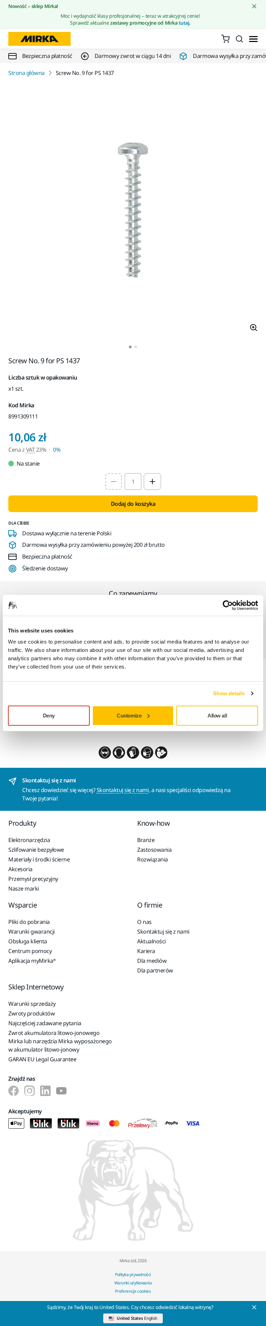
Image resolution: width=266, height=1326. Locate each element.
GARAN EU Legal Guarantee (42, 1059)
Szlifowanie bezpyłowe (36, 849)
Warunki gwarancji (31, 931)
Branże (145, 840)
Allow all (217, 715)
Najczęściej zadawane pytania (44, 1023)
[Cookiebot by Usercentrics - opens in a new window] (227, 605)
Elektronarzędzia (29, 840)
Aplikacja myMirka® (31, 960)
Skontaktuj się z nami (123, 790)
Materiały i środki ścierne (39, 859)
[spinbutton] (133, 481)
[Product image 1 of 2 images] (133, 211)
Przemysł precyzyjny (33, 879)
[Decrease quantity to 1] (113, 481)
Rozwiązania (152, 859)
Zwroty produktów (31, 1013)
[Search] (239, 39)
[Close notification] (254, 6)
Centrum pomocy (30, 951)
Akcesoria (20, 869)
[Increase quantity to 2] (152, 482)
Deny (49, 715)
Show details (229, 693)
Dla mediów (152, 960)
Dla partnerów (155, 970)
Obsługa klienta (27, 941)
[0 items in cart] (225, 39)
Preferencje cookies (133, 1291)
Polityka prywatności (133, 1274)
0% (56, 449)
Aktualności (151, 941)
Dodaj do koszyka (133, 504)
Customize (129, 715)
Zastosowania (154, 849)
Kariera (146, 951)
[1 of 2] (130, 347)
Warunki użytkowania (133, 1283)
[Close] (254, 1307)
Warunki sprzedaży (32, 1004)
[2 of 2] (135, 347)
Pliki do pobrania (29, 922)
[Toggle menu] (253, 39)
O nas (144, 922)
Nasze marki (23, 888)
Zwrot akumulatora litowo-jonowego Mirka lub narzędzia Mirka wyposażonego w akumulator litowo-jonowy (60, 1041)
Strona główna (26, 73)
